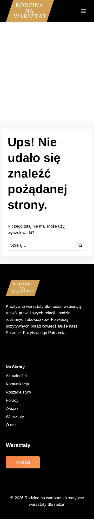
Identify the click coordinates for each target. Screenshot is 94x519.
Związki (13, 408)
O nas (11, 425)
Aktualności (16, 376)
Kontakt (22, 462)
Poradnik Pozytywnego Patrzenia (35, 332)
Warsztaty (15, 416)
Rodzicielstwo (18, 392)
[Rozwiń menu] (83, 11)
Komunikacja (17, 384)
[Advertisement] (47, 71)
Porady (12, 400)
